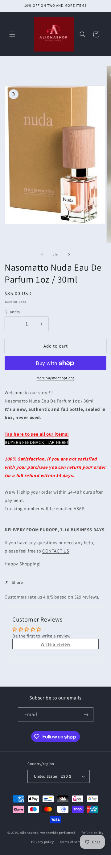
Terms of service (73, 842)
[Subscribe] (86, 714)
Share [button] (17, 582)
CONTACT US (55, 551)
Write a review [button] (55, 644)
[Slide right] (69, 254)
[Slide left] (42, 254)
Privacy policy (42, 842)
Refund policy (93, 832)
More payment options (56, 378)
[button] (12, 34)
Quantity (12, 311)
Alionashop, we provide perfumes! (47, 832)
